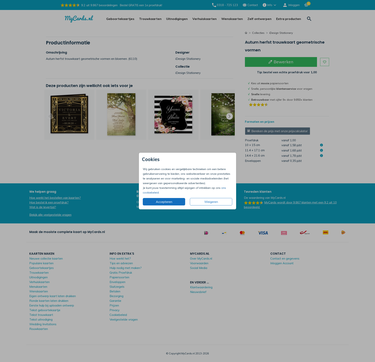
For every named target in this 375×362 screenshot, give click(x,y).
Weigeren (211, 202)
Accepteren (164, 202)
